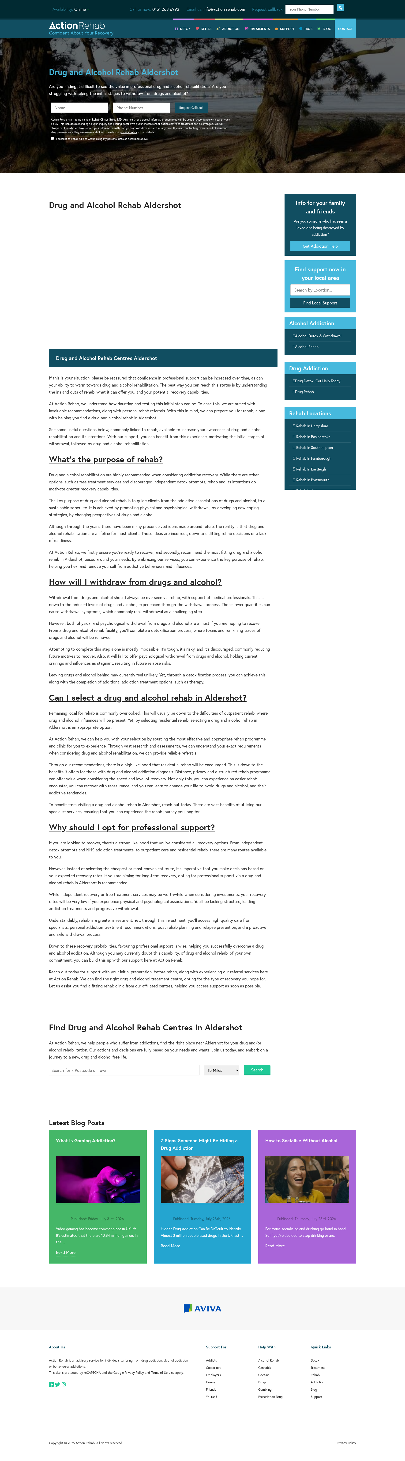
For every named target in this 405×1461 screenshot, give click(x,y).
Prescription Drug (270, 1396)
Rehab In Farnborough (313, 458)
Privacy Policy (134, 1372)
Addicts (211, 1360)
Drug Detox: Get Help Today (317, 380)
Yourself (211, 1396)
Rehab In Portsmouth (313, 479)
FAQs (308, 29)
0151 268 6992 (165, 9)
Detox (185, 29)
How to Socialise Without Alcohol (301, 1140)
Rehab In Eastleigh (311, 469)
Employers (213, 1375)
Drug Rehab (304, 391)
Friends (211, 1389)
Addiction (231, 29)
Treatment (318, 1367)
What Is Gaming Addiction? (86, 1140)
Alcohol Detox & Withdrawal (318, 335)
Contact (345, 29)
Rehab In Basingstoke (313, 436)
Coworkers (213, 1367)
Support (287, 29)
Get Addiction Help (320, 246)
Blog (327, 29)
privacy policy (128, 132)
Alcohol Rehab (307, 346)
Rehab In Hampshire (312, 425)
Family (210, 1382)
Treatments (260, 29)
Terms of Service (162, 1372)
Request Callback (191, 107)
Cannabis (264, 1367)
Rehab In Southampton (314, 447)
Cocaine (264, 1375)
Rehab (206, 29)
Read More (65, 1252)
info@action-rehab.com (224, 9)
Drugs (262, 1382)
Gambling (265, 1389)
